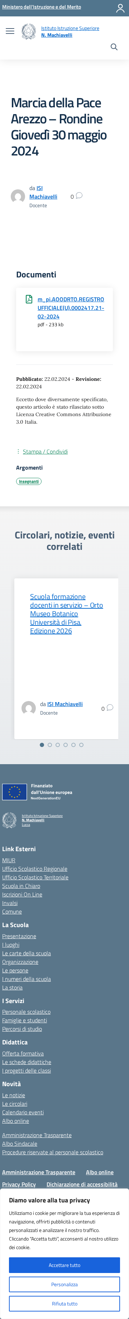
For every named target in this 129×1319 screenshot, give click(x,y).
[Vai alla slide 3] (58, 745)
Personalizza (64, 1284)
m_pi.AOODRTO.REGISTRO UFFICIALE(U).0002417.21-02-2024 (71, 308)
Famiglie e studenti (24, 1020)
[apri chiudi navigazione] (10, 31)
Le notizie (13, 1095)
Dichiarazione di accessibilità (82, 1184)
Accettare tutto (64, 1265)
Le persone (15, 970)
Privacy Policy (19, 1184)
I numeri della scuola (26, 979)
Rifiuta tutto (64, 1303)
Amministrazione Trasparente (37, 1135)
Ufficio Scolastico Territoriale (35, 877)
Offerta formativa (23, 1053)
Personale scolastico (26, 1011)
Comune (12, 911)
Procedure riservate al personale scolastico (52, 1152)
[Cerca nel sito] (114, 47)
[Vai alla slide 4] (65, 745)
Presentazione (19, 936)
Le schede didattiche (26, 1062)
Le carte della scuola (26, 953)
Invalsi (10, 903)
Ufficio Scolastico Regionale (34, 868)
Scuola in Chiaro (21, 885)
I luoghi (10, 944)
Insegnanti (29, 481)
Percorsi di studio (22, 1028)
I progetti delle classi (26, 1070)
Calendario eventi (23, 1112)
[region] (64, 1253)
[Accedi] (120, 8)
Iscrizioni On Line (22, 894)
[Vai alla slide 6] (81, 745)
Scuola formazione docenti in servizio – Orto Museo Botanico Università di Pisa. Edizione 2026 (66, 613)
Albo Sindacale (19, 1143)
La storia (12, 987)
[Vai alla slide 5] (73, 745)
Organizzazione (20, 961)
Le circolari (14, 1103)
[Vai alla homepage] (29, 32)
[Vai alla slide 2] (50, 745)
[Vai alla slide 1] (42, 745)
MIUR (8, 860)
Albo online (15, 1120)
